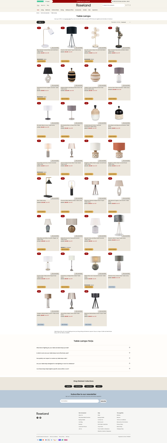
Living (42, 10)
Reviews (80, 424)
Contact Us (100, 419)
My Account (100, 422)
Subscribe (103, 401)
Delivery (118, 415)
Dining (62, 10)
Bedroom (48, 10)
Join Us (80, 428)
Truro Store (100, 426)
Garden (85, 10)
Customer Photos (83, 426)
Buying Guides (82, 419)
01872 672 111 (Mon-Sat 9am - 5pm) (121, 1)
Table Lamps (54, 13)
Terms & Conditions (121, 419)
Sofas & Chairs (55, 10)
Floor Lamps (78, 386)
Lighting (68, 386)
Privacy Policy (120, 424)
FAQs (99, 415)
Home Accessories (45, 13)
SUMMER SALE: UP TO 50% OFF (83, 1)
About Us (43, 5)
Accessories (78, 10)
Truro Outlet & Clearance (103, 428)
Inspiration (95, 10)
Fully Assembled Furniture (84, 417)
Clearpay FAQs (120, 428)
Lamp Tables (89, 386)
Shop (38, 5)
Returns (118, 417)
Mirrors (98, 386)
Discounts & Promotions (122, 422)
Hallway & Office (69, 10)
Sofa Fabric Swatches (103, 424)
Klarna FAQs (119, 426)
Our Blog (81, 422)
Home (38, 13)
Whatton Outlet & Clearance (104, 431)
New (89, 10)
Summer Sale (67, 19)
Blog (48, 5)
